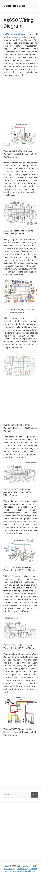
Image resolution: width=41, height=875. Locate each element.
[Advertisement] (20, 100)
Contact (33, 871)
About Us (31, 866)
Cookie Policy (9, 869)
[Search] (34, 795)
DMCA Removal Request (19, 871)
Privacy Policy (22, 869)
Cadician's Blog (14, 5)
